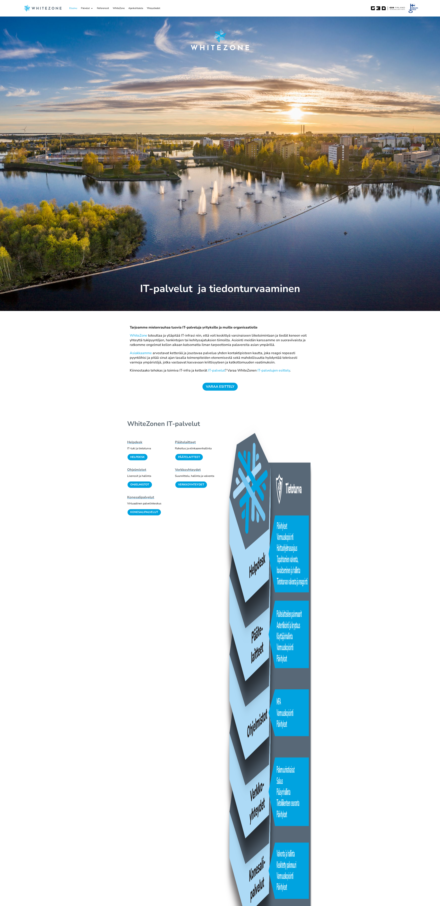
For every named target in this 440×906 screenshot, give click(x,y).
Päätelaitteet (189, 457)
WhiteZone (119, 8)
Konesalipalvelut (144, 512)
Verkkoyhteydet (191, 484)
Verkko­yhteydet (188, 469)
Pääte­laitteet (185, 442)
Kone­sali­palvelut (140, 497)
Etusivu (73, 8)
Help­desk (134, 442)
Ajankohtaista (135, 8)
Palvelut (85, 8)
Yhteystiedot (153, 8)
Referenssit (103, 8)
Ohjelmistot (136, 469)
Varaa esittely (220, 386)
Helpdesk (137, 457)
